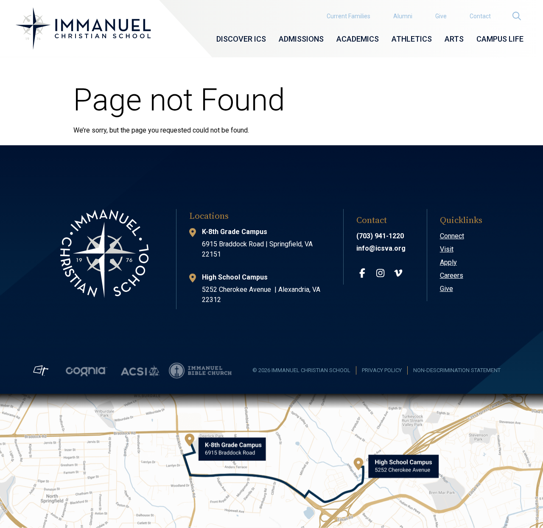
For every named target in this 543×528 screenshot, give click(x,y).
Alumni (402, 16)
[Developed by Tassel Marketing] (41, 370)
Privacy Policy (382, 370)
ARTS (454, 38)
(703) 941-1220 (380, 236)
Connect (452, 236)
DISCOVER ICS (241, 38)
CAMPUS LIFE (499, 38)
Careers (451, 275)
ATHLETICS (412, 38)
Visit (446, 249)
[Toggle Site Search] (516, 15)
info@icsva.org (381, 248)
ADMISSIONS (301, 38)
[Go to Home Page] (83, 28)
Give (441, 16)
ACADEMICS (357, 38)
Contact (480, 16)
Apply (448, 262)
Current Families (348, 16)
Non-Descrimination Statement (457, 370)
